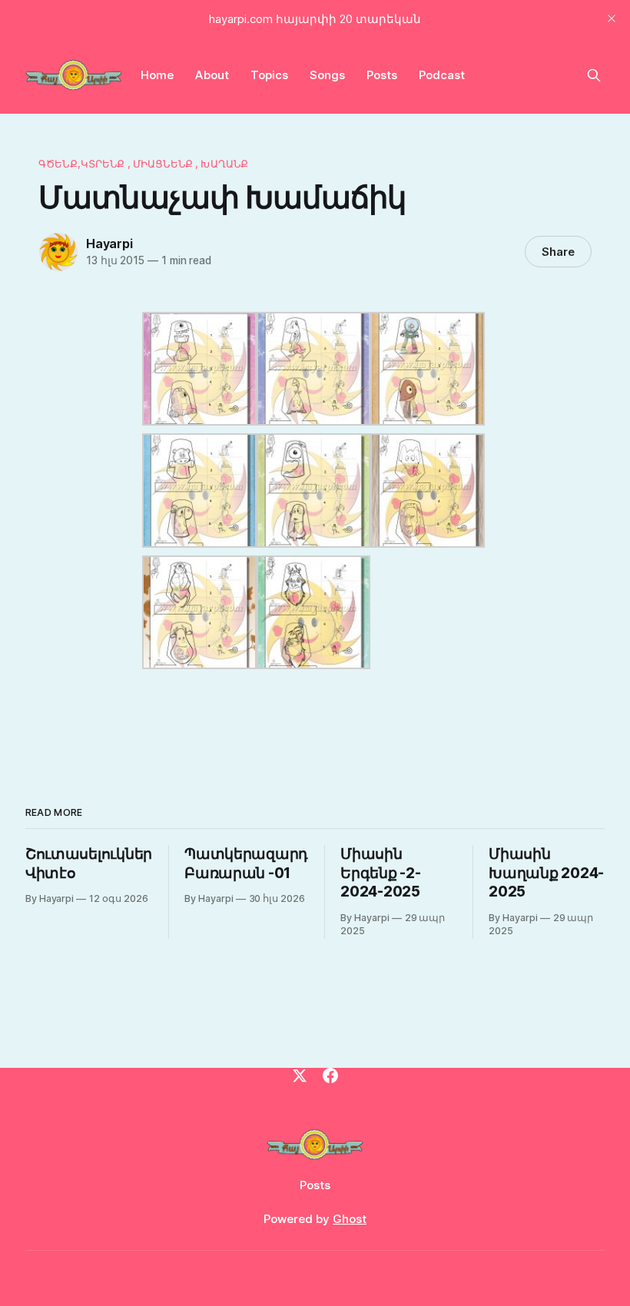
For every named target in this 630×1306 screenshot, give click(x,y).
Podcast (442, 75)
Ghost (349, 1219)
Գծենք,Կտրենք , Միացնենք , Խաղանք (143, 163)
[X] (299, 1075)
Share (558, 251)
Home (157, 75)
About (212, 75)
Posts (381, 75)
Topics (269, 75)
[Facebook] (330, 1075)
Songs (327, 75)
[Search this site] (594, 75)
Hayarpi (109, 243)
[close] (611, 18)
